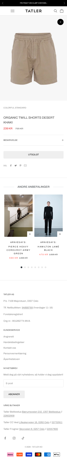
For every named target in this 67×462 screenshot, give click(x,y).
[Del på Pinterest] (20, 165)
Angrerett (8, 336)
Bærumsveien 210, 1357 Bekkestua (41, 412)
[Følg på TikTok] (23, 438)
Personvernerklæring (14, 353)
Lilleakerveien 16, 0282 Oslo (34, 422)
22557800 (52, 429)
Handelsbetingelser (13, 342)
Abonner (14, 394)
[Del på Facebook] (10, 165)
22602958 (8, 415)
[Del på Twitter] (15, 165)
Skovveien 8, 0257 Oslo (31, 429)
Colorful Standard (14, 108)
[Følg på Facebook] (5, 438)
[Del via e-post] (25, 165)
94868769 (27, 307)
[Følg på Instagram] (14, 438)
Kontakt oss (9, 348)
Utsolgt (33, 154)
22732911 (57, 422)
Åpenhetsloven (11, 359)
